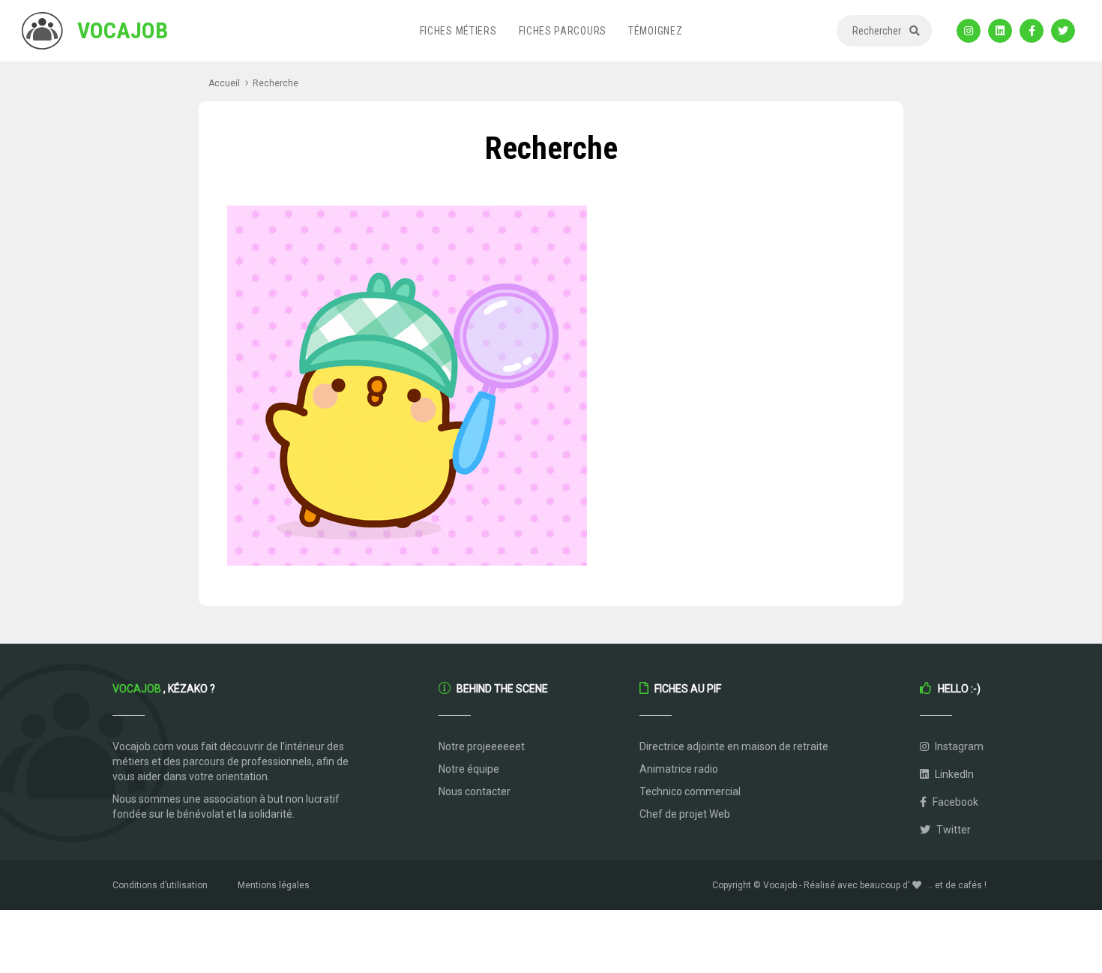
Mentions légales (274, 885)
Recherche (275, 83)
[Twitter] (1063, 31)
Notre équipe (469, 769)
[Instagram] (969, 31)
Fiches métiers (458, 31)
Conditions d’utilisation (160, 885)
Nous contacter (475, 791)
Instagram (958, 746)
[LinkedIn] (1000, 31)
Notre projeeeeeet (482, 746)
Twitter (952, 830)
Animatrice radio (678, 769)
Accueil (224, 83)
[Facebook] (1032, 31)
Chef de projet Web (684, 814)
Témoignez (655, 31)
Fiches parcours (563, 31)
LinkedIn (953, 774)
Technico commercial (690, 791)
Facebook (954, 802)
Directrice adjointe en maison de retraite (733, 746)
